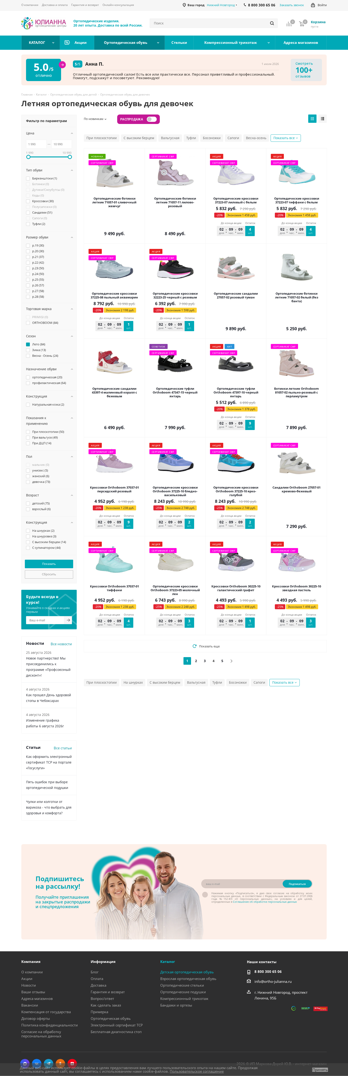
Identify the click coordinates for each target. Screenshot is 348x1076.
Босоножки (212, 138)
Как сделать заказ (106, 1005)
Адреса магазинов (37, 998)
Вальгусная (170, 138)
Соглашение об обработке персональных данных (265, 901)
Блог (94, 972)
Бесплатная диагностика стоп (116, 1031)
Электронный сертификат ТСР (117, 1025)
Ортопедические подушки (183, 991)
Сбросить (49, 574)
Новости (28, 985)
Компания (30, 961)
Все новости (61, 643)
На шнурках (133, 682)
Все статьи (63, 748)
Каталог (167, 961)
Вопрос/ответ (102, 998)
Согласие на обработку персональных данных (41, 1033)
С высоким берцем (139, 138)
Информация (103, 961)
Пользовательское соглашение (197, 1071)
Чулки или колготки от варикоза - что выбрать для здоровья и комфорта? (48, 807)
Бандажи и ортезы (176, 1005)
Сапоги (233, 138)
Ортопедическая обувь (111, 1018)
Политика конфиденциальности (49, 1025)
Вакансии (29, 1005)
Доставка (98, 985)
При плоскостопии (101, 138)
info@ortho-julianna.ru (273, 981)
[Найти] (272, 23)
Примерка (99, 1011)
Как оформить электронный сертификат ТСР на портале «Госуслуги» (49, 762)
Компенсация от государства (46, 1011)
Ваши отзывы (33, 991)
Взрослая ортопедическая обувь (188, 978)
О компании (32, 972)
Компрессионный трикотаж (184, 998)
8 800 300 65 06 (268, 971)
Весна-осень (256, 138)
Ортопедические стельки (182, 985)
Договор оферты (35, 1018)
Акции (26, 978)
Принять (320, 1069)
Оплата (97, 978)
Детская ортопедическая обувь (187, 972)
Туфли (191, 138)
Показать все (284, 138)
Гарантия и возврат (108, 991)
